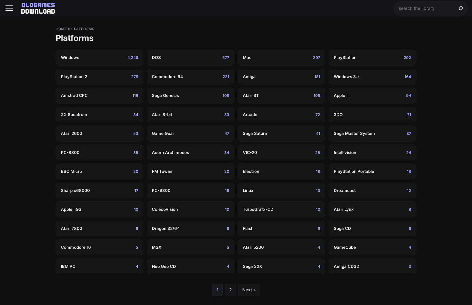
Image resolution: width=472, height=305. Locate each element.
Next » (249, 289)
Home (61, 29)
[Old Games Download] (38, 8)
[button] (9, 8)
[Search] (461, 8)
